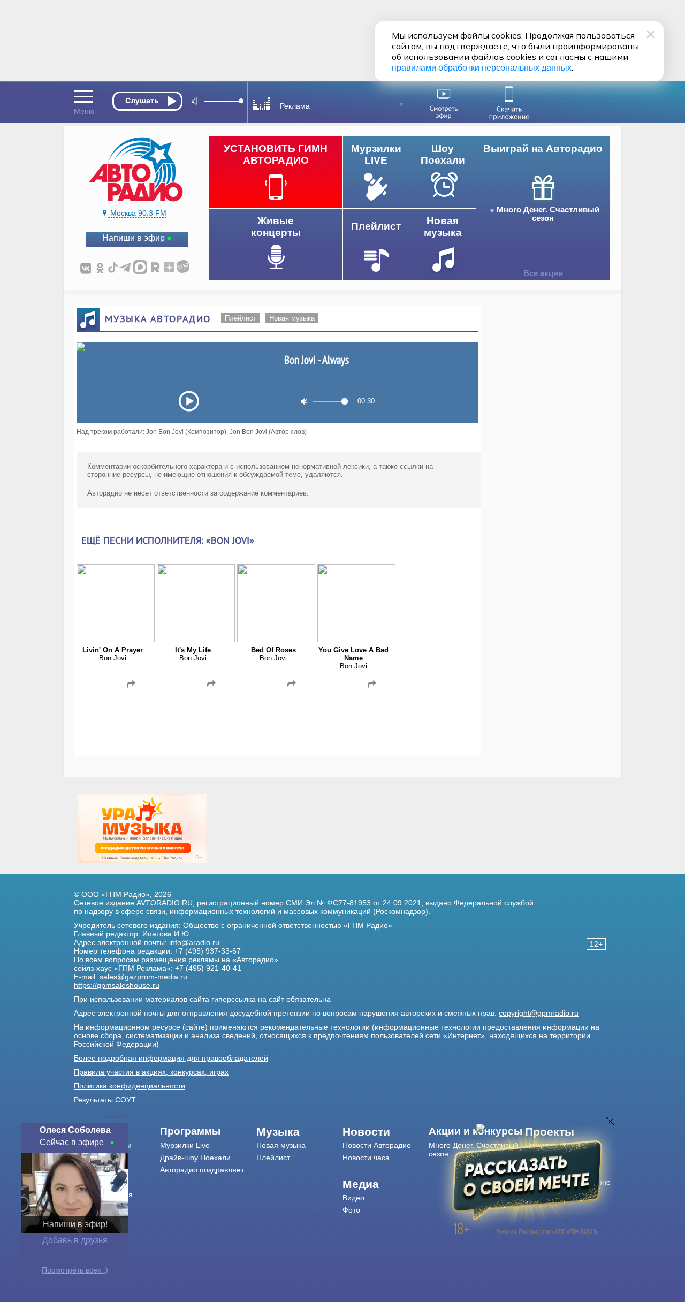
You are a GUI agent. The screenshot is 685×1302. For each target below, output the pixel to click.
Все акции (543, 273)
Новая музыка (292, 318)
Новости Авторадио (376, 1145)
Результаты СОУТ (105, 1099)
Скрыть (115, 1116)
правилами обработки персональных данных (482, 67)
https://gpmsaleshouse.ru (116, 985)
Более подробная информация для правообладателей (171, 1058)
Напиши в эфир (133, 237)
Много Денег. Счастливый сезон (548, 214)
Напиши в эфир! (75, 1224)
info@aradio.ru (194, 942)
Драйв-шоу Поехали (195, 1157)
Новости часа (366, 1157)
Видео (353, 1197)
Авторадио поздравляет (202, 1170)
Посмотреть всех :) (75, 1270)
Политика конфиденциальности (129, 1086)
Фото (351, 1210)
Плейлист (240, 318)
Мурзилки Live (185, 1145)
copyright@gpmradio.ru (539, 1013)
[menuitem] (208, 1131)
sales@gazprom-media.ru (143, 976)
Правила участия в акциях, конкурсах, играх (151, 1072)
